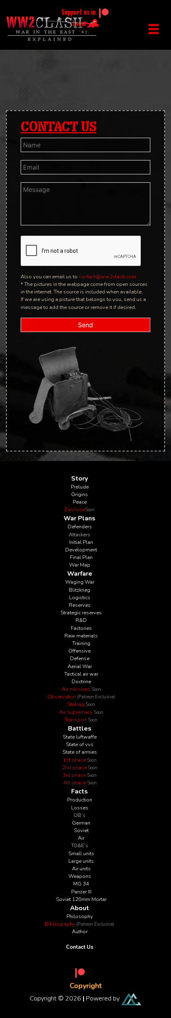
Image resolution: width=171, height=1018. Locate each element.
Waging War (79, 582)
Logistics (79, 597)
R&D (81, 620)
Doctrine (81, 681)
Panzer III (81, 891)
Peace (80, 502)
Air (81, 838)
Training (81, 643)
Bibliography (79, 924)
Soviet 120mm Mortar (81, 899)
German (81, 823)
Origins (79, 494)
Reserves (80, 605)
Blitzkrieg (79, 590)
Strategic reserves (81, 612)
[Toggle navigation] (153, 29)
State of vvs (79, 744)
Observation (81, 696)
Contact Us (79, 947)
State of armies (79, 752)
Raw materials (81, 635)
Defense (79, 658)
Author (79, 931)
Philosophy (79, 916)
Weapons (79, 876)
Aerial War (80, 666)
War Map (79, 565)
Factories (81, 628)
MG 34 (81, 883)
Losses (79, 807)
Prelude (80, 486)
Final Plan (81, 557)
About (79, 908)
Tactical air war (81, 674)
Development (81, 549)
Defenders (80, 526)
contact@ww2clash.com (107, 276)
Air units (81, 868)
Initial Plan (81, 542)
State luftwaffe (80, 737)
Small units (81, 853)
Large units (81, 861)
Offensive (79, 651)
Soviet (81, 830)
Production (79, 799)
